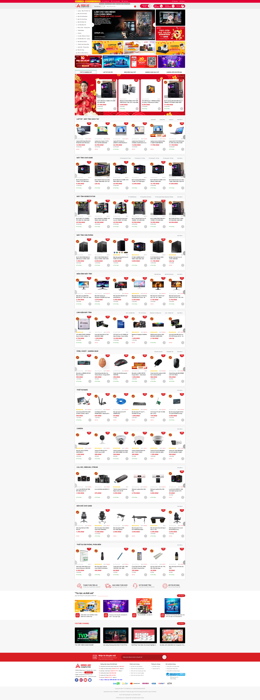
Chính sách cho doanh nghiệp (137, 673)
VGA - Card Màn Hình (130, 312)
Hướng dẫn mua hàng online (173, 666)
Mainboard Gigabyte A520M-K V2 (139, 335)
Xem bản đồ (88, 672)
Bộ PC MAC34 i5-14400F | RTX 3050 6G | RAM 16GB (158, 180)
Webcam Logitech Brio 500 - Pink (139, 490)
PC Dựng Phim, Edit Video (145, 196)
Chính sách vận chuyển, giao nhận (138, 670)
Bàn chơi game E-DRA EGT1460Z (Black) (118, 528)
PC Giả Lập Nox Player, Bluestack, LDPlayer (164, 196)
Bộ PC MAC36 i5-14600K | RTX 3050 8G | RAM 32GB (106, 101)
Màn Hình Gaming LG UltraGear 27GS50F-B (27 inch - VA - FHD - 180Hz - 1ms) (102, 296)
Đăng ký (182, 1)
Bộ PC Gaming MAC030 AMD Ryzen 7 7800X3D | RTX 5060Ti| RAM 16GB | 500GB (173, 101)
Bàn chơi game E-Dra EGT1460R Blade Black (137, 528)
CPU (122, 3)
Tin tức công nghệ (116, 1)
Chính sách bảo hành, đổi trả (137, 675)
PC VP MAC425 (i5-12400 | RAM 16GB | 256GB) (157, 258)
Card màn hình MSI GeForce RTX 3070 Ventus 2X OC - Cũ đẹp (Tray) (176, 335)
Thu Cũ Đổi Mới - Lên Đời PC (144, 615)
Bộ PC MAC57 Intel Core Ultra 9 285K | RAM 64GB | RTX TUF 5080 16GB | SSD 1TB (102, 180)
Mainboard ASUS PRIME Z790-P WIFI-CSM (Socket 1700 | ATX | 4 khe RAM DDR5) (129, 101)
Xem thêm (179, 119)
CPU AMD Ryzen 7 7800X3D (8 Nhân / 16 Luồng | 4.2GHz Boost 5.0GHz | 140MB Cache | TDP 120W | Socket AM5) (151, 101)
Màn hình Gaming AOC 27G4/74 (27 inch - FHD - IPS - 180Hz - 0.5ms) (176, 296)
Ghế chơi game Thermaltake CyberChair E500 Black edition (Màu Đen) (102, 528)
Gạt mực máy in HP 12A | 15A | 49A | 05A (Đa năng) (158, 567)
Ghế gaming (102, 3)
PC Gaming (118, 3)
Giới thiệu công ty (156, 666)
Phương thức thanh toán (172, 668)
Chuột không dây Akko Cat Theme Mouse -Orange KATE (102, 374)
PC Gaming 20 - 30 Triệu (154, 158)
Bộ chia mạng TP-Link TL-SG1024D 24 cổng (138, 412)
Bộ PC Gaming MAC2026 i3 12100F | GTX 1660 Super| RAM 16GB (138, 180)
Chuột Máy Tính (170, 351)
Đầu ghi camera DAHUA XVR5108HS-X (82, 451)
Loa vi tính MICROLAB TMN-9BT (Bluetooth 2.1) (83, 490)
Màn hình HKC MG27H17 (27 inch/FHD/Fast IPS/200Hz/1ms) (120, 296)
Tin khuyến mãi (106, 1)
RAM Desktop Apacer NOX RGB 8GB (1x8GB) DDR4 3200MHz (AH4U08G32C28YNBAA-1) (157, 335)
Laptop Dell (153, 119)
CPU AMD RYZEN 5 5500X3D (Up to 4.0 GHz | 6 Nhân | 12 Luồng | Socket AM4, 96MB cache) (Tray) (83, 335)
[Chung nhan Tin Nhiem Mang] (175, 678)
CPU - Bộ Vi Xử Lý (142, 312)
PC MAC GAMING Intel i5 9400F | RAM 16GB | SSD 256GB (138, 258)
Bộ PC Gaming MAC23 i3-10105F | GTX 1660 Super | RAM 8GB (82, 180)
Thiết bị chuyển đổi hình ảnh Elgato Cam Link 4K (120, 490)
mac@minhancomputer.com (85, 674)
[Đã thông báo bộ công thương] (171, 674)
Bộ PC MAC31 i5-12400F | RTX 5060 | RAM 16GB (120, 180)
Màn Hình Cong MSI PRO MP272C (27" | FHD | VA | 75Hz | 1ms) (83, 296)
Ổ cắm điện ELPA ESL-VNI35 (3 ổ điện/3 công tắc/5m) (139, 567)
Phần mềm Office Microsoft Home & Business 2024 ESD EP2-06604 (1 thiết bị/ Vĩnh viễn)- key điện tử (83, 567)
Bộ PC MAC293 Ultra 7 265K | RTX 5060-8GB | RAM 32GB (176, 219)
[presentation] (93, 25)
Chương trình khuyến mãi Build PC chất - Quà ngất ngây (118, 615)
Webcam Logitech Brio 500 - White (157, 490)
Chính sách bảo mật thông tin (137, 668)
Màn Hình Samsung (169, 274)
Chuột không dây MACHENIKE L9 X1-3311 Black (176, 374)
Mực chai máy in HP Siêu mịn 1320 (176, 567)
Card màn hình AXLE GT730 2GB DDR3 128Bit (101, 335)
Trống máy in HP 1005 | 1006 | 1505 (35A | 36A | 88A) (120, 567)
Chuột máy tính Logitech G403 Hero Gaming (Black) (158, 374)
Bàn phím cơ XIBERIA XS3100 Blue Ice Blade (83, 374)
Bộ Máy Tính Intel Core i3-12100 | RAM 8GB (175, 258)
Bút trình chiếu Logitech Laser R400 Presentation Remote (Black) (101, 567)
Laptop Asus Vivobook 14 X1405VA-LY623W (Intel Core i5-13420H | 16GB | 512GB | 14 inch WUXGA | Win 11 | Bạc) (139, 141)
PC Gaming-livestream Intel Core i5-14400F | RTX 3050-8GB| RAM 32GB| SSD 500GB (120, 219)
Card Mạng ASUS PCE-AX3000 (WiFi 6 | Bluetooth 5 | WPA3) (102, 412)
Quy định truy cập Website (136, 666)
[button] (148, 38)
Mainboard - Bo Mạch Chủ (155, 312)
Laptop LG (171, 119)
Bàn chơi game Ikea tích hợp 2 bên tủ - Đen (157, 528)
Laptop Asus (162, 119)
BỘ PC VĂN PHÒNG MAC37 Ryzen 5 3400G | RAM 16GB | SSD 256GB (102, 258)
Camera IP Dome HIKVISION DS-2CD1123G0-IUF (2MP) (157, 451)
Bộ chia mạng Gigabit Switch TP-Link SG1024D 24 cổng (176, 412)
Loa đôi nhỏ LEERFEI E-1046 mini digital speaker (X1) (176, 490)
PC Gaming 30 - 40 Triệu (168, 158)
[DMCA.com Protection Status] (181, 674)
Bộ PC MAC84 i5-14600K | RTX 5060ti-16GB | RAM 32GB (102, 219)
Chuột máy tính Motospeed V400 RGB (120, 374)
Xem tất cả (180, 76)
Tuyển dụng (125, 1)
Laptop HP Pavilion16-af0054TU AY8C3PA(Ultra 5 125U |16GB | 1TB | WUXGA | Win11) (120, 141)
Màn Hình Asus (158, 274)
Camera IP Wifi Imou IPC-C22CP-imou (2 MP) (101, 451)
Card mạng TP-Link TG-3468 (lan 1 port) (157, 412)
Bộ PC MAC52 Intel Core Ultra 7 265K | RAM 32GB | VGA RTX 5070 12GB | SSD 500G (176, 180)
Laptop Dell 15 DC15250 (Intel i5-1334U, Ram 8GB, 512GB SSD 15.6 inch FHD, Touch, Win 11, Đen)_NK (176, 141)
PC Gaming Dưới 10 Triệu (125, 158)
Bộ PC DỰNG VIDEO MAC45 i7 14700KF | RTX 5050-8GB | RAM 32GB (157, 219)
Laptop (114, 3)
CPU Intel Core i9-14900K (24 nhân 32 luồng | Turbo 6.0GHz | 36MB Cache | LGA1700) (120, 335)
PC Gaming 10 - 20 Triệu (140, 158)
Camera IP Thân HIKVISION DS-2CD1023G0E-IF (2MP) (176, 451)
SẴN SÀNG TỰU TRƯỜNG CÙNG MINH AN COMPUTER (89, 615)
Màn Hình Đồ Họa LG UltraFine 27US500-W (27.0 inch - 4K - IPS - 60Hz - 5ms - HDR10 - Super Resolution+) (139, 296)
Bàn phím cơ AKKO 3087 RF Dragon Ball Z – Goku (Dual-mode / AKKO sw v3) (139, 374)
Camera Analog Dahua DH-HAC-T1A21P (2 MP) (138, 451)
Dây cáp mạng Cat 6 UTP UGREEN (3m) (119, 412)
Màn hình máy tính (108, 3)
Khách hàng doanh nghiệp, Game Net (92, 1)
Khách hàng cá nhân (79, 1)
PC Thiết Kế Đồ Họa (132, 196)
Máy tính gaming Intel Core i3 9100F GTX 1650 (120, 258)
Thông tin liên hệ (156, 668)
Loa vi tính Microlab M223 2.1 (102, 489)
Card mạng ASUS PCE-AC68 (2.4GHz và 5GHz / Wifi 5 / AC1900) (83, 412)
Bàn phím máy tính (158, 351)
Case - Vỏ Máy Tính (169, 312)
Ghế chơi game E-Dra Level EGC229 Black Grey (176, 528)
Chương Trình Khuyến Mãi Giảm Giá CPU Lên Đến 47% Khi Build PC (175, 615)
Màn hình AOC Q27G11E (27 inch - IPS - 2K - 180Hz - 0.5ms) (157, 296)
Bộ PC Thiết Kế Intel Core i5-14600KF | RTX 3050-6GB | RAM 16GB (139, 219)
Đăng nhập (175, 1)
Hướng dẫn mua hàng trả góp (173, 670)
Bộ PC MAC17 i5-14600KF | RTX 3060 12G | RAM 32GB (83, 219)
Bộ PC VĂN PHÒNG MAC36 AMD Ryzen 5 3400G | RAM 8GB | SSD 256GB (83, 258)
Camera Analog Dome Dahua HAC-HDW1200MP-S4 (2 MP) (120, 451)
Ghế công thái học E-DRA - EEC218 (82, 528)
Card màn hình (127, 3)
